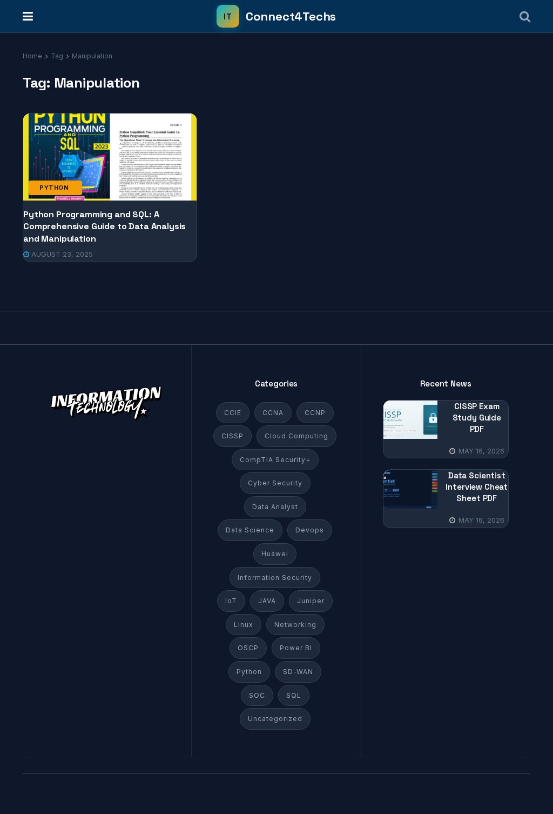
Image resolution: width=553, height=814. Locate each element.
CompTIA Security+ (275, 460)
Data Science (250, 530)
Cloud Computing (296, 436)
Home (32, 56)
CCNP (315, 413)
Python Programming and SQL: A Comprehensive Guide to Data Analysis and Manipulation (104, 226)
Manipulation (92, 56)
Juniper (311, 601)
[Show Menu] (28, 16)
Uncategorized (275, 719)
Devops (309, 530)
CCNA (273, 413)
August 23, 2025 (61, 254)
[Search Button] (525, 16)
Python (54, 187)
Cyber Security (275, 483)
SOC (257, 695)
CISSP (232, 436)
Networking (295, 624)
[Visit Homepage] (276, 16)
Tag (57, 56)
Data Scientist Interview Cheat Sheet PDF (477, 486)
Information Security (275, 577)
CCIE (232, 413)
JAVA (267, 601)
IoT (231, 601)
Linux (243, 624)
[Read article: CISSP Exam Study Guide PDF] (410, 420)
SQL (293, 695)
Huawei (274, 554)
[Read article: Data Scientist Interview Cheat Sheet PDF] (410, 489)
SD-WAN (298, 672)
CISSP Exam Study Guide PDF (477, 417)
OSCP (248, 648)
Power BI (296, 648)
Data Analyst (275, 507)
